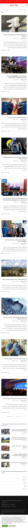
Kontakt (14, 506)
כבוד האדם (14, 5)
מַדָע (24, 485)
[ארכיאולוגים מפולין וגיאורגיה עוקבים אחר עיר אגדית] (14, 268)
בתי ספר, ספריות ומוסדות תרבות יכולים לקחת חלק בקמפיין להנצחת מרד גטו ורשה (19, 438)
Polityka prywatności (6, 506)
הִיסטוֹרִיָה (23, 479)
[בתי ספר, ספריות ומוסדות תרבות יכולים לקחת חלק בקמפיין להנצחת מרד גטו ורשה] (5, 440)
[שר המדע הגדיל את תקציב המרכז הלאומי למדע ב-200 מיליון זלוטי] (14, 228)
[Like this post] (8, 50)
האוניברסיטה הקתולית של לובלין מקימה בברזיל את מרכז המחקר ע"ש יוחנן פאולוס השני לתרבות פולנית (15, 199)
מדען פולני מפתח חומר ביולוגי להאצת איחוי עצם (15, 359)
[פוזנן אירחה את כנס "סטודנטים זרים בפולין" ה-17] (14, 387)
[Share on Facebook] (6, 50)
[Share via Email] (1, 50)
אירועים (23, 477)
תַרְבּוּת (24, 488)
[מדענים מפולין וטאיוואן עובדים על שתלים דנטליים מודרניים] (14, 23)
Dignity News (24, 38)
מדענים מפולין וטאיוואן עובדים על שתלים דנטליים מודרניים (19, 463)
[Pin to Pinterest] (3, 50)
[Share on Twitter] (5, 50)
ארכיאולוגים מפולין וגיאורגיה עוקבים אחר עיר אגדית (14, 279)
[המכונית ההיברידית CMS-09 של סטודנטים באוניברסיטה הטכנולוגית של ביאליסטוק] (14, 64)
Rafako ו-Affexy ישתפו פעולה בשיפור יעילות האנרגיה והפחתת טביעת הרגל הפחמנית (19, 456)
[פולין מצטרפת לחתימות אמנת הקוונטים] (14, 106)
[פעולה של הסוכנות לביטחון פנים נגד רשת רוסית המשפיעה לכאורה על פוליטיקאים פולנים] (5, 431)
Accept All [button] (5, 525)
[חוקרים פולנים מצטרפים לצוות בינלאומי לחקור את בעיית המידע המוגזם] (14, 306)
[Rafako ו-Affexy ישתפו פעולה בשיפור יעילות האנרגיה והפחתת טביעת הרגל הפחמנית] (5, 456)
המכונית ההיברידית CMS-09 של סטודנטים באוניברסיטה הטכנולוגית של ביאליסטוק (16, 76)
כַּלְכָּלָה (24, 482)
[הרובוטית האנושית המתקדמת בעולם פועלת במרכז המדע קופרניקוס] (14, 146)
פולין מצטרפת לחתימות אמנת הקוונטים (17, 117)
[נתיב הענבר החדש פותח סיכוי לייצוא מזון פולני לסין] (5, 448)
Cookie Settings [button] (12, 525)
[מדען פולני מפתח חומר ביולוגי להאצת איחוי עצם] (14, 347)
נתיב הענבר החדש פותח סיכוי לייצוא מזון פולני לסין (19, 446)
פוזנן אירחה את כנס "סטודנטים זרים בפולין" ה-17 (15, 398)
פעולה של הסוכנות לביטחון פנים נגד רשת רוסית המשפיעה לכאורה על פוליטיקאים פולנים (19, 431)
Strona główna (24, 9)
